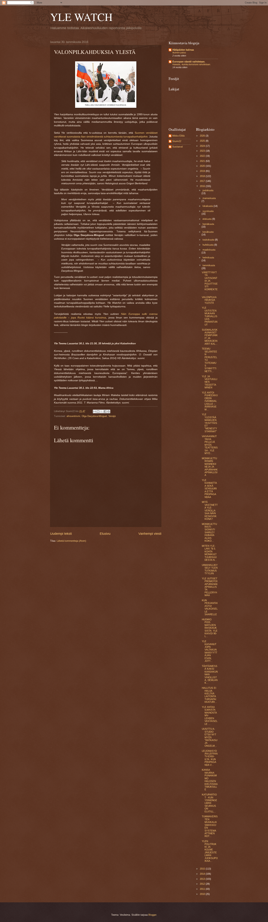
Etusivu (105, 533)
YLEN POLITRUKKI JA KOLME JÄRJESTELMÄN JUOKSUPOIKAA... (210, 851)
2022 (203, 156)
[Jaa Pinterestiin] (108, 411)
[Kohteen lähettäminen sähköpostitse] (94, 411)
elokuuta (207, 219)
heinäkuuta (208, 224)
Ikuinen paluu (179, 52)
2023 (203, 150)
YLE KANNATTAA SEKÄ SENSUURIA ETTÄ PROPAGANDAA (209, 489)
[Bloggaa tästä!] (98, 411)
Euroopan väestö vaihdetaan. (188, 61)
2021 (203, 161)
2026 (203, 135)
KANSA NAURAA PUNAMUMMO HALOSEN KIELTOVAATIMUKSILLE (210, 780)
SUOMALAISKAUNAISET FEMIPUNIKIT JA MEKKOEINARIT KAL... (210, 336)
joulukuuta (208, 190)
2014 (203, 873)
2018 (203, 176)
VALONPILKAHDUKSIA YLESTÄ (209, 300)
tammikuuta (209, 265)
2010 (203, 894)
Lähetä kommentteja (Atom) (71, 540)
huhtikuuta (208, 244)
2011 (203, 889)
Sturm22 (176, 141)
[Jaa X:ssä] (101, 411)
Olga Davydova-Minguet (94, 416)
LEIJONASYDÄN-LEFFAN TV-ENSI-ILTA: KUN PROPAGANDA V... (209, 758)
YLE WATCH (81, 16)
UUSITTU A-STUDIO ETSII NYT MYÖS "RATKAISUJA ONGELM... (209, 737)
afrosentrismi (73, 416)
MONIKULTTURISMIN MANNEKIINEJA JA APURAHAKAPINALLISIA (210, 467)
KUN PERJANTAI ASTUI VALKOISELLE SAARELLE (210, 607)
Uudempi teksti (61, 533)
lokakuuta (208, 206)
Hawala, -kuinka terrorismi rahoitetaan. (191, 64)
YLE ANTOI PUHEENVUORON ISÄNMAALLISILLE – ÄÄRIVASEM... (210, 401)
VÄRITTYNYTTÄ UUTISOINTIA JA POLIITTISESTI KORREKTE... (210, 282)
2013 (203, 879)
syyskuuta (208, 211)
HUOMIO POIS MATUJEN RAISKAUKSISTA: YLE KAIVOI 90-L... (209, 628)
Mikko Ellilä (178, 135)
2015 (203, 868)
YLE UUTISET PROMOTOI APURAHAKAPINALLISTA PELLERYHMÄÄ (210, 587)
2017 (203, 181)
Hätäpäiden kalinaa (183, 49)
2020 (203, 166)
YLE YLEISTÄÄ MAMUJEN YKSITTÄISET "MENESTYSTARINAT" (209, 423)
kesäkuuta (208, 231)
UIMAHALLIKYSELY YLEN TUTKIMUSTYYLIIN (210, 569)
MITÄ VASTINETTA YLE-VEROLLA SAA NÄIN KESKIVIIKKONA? (210, 510)
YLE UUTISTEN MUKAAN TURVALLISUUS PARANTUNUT (209, 316)
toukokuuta (209, 239)
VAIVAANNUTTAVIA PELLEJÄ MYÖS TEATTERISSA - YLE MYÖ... (210, 445)
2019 (203, 171)
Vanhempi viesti (149, 533)
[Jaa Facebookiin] (105, 411)
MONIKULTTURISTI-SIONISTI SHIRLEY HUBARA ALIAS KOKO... (209, 532)
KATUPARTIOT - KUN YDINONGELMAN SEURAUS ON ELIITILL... (209, 803)
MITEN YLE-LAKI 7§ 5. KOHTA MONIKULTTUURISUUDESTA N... (209, 553)
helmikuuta (208, 257)
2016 (203, 186)
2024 (203, 146)
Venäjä (112, 416)
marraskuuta (209, 198)
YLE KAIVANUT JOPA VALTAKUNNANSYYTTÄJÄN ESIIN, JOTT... (209, 651)
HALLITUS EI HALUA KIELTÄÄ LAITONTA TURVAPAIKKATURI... (209, 695)
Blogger (152, 914)
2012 (203, 883)
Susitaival (177, 146)
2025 (203, 140)
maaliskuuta (209, 249)
